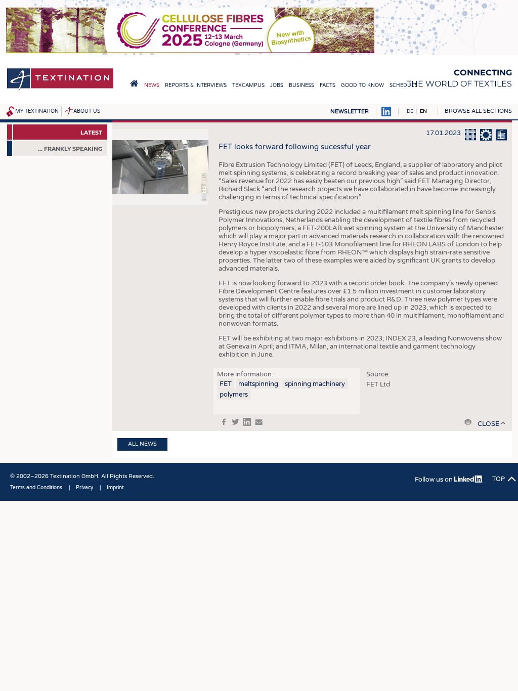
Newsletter (349, 111)
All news (142, 444)
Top (498, 479)
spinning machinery (315, 384)
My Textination (37, 111)
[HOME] (134, 83)
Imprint (115, 488)
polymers (234, 395)
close (488, 424)
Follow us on (434, 480)
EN (423, 111)
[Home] (60, 90)
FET (226, 384)
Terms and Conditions (36, 488)
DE (410, 111)
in (247, 422)
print (468, 422)
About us (86, 111)
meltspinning (258, 384)
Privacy (84, 488)
